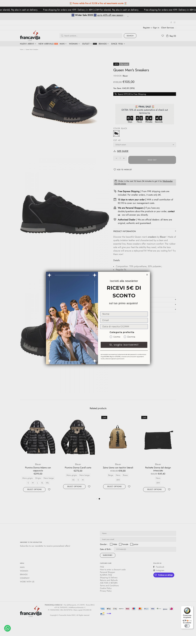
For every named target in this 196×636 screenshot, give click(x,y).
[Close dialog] (147, 274)
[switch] (187, 625)
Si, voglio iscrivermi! (124, 344)
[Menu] (191, 607)
